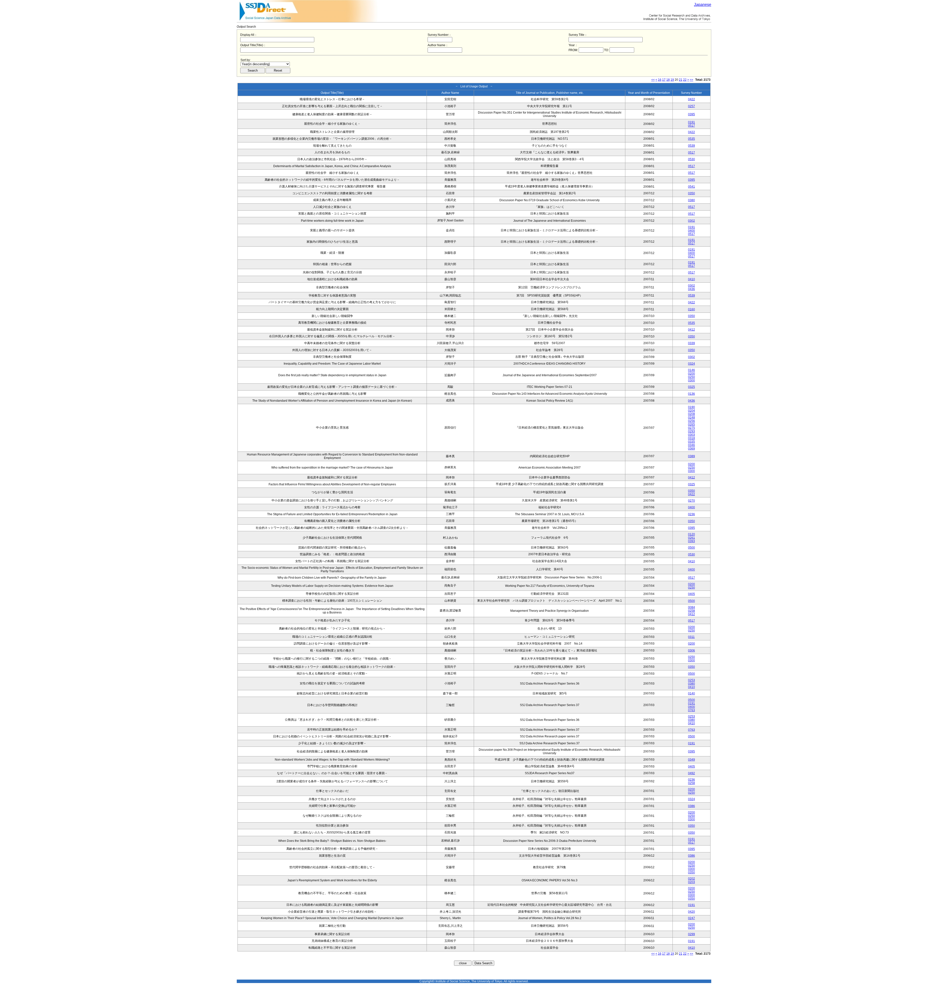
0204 (691, 410)
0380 (691, 200)
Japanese (702, 4)
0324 (691, 363)
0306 (691, 650)
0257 (691, 106)
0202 (691, 878)
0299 (691, 934)
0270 (691, 500)
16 (659, 79)
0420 (691, 911)
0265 (691, 424)
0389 (691, 456)
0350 (691, 193)
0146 (691, 370)
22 (685, 79)
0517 (691, 125)
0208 (691, 414)
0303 (691, 434)
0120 (691, 534)
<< (653, 79)
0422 (691, 99)
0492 (691, 773)
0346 (691, 445)
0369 (691, 448)
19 (672, 79)
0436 (691, 289)
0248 (691, 417)
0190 (691, 407)
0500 (691, 547)
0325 (691, 387)
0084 (691, 607)
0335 (691, 441)
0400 (691, 230)
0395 (691, 114)
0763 (691, 710)
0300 (691, 380)
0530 (691, 159)
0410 (691, 279)
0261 (691, 537)
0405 (691, 594)
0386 (691, 806)
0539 (691, 145)
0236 (691, 514)
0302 (691, 220)
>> (691, 79)
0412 (691, 329)
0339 (691, 343)
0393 (691, 541)
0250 (691, 377)
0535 (691, 138)
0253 (691, 680)
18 (668, 79)
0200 (691, 373)
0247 (691, 918)
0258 (691, 610)
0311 (691, 637)
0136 (691, 393)
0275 (691, 428)
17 (664, 79)
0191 (691, 122)
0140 (691, 693)
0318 (691, 438)
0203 (691, 882)
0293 (691, 431)
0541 (691, 186)
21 (680, 79)
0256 (691, 421)
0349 (691, 759)
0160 (691, 309)
